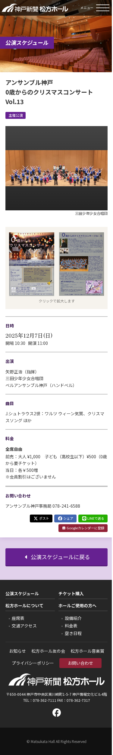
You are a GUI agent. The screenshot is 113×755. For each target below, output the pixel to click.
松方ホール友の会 (48, 651)
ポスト (44, 518)
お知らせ (17, 651)
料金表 (71, 626)
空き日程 (73, 633)
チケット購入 (71, 593)
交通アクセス (24, 626)
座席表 (18, 618)
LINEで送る (95, 518)
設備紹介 (73, 618)
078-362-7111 (44, 700)
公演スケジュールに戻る (60, 557)
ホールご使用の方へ (77, 605)
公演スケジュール (22, 593)
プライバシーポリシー (33, 663)
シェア (68, 518)
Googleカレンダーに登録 (85, 527)
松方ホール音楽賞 (87, 651)
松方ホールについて (24, 605)
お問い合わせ (80, 663)
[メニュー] (104, 8)
